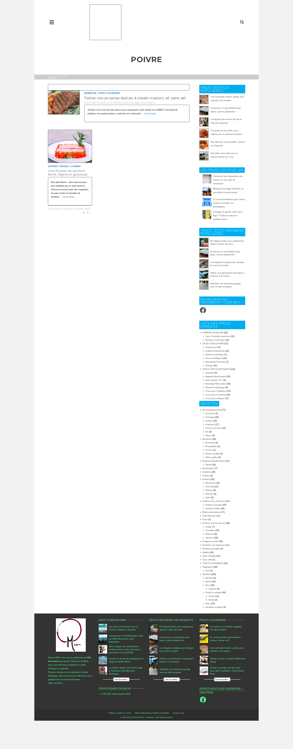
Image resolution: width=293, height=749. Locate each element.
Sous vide (207, 559)
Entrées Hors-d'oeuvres (213, 501)
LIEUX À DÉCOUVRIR (213, 343)
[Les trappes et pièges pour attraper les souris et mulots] (203, 263)
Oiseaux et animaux (215, 340)
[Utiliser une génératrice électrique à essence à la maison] (203, 274)
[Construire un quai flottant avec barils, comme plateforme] (203, 253)
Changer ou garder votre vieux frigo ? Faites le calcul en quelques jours (228, 215)
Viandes (206, 574)
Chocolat (209, 486)
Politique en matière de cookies (120, 713)
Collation (206, 472)
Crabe (208, 526)
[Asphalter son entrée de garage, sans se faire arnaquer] (203, 285)
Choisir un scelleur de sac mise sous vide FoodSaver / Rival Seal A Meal (227, 670)
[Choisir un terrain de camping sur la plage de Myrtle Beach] (102, 660)
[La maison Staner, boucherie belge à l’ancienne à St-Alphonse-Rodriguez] (102, 670)
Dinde (211, 600)
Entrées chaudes (213, 505)
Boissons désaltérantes (213, 461)
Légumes (209, 424)
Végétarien (207, 567)
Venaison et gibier (214, 607)
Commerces (211, 347)
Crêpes (205, 475)
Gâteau (209, 490)
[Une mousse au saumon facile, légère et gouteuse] (70, 146)
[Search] (242, 22)
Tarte (207, 497)
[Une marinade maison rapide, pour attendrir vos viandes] (203, 649)
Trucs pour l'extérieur (215, 391)
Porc (207, 585)
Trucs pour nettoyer (214, 398)
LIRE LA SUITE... (56, 683)
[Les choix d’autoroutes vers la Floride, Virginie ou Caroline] (102, 628)
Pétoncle (209, 534)
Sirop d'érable (209, 556)
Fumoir (208, 450)
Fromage (209, 417)
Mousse (209, 494)
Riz (206, 431)
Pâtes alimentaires (211, 512)
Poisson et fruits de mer (213, 523)
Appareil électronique (215, 376)
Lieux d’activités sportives (217, 336)
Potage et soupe (210, 541)
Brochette (210, 442)
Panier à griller (212, 453)
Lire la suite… (150, 113)
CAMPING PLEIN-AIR (212, 332)
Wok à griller (211, 457)
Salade (205, 552)
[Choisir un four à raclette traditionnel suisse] (203, 660)
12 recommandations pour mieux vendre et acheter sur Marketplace (229, 203)
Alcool (208, 464)
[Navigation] (52, 22)
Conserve (210, 413)
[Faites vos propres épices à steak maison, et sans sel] (64, 102)
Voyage (209, 365)
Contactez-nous (178, 713)
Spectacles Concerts (215, 362)
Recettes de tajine (211, 548)
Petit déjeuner (209, 516)
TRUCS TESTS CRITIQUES (215, 369)
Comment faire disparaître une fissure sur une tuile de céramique (228, 180)
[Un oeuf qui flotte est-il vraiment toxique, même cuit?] (203, 638)
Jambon (212, 589)
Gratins (208, 420)
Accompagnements (211, 410)
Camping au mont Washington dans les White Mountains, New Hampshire (126, 638)
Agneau (209, 578)
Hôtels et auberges (214, 354)
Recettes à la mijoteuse (213, 545)
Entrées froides (58, 166)
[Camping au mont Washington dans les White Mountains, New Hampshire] (102, 638)
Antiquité (209, 373)
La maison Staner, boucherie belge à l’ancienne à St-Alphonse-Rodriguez (126, 670)
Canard (212, 596)
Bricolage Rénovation (215, 383)
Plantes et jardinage (215, 387)
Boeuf (208, 581)
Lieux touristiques (213, 358)
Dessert (206, 479)
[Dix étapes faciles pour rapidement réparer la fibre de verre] (203, 242)
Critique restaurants (214, 351)
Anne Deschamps (144, 103)
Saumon (76, 166)
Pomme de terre (213, 428)
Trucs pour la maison (215, 394)
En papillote (211, 446)
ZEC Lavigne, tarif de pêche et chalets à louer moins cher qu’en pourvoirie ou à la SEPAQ (124, 649)
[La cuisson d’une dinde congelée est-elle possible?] (203, 628)
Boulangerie (208, 468)
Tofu (207, 570)
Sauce (208, 435)
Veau (207, 603)
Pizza (205, 519)
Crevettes (210, 530)
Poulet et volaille (213, 592)
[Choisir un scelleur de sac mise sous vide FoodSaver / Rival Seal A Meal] (203, 670)
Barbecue (90, 93)
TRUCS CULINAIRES (109, 93)
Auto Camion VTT (214, 380)
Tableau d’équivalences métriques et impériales (152, 713)
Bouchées (210, 483)
